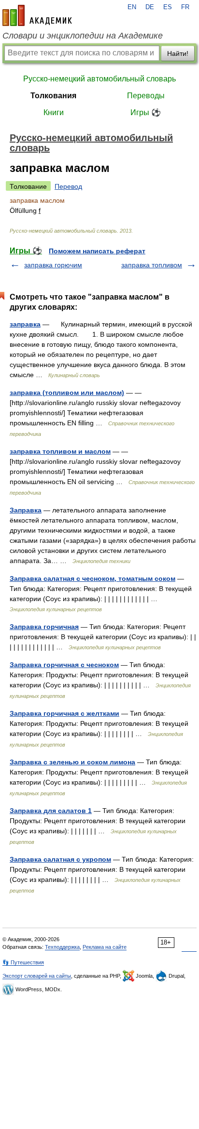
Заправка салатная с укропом (60, 859)
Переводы (146, 96)
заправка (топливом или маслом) (67, 392)
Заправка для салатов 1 (51, 810)
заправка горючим (53, 265)
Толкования (53, 96)
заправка (25, 324)
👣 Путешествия (23, 962)
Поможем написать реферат (97, 251)
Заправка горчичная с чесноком (64, 665)
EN (132, 7)
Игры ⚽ (145, 112)
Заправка (26, 510)
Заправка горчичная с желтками (64, 713)
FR (185, 7)
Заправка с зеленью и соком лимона (72, 762)
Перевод (68, 186)
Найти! (177, 53)
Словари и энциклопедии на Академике (82, 35)
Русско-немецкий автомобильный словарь (99, 79)
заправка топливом (151, 265)
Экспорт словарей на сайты (36, 976)
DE (149, 7)
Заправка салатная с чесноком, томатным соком (92, 578)
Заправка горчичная (44, 626)
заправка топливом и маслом (60, 451)
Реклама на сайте (105, 947)
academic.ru (37, 15)
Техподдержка (62, 947)
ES (167, 7)
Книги (53, 112)
